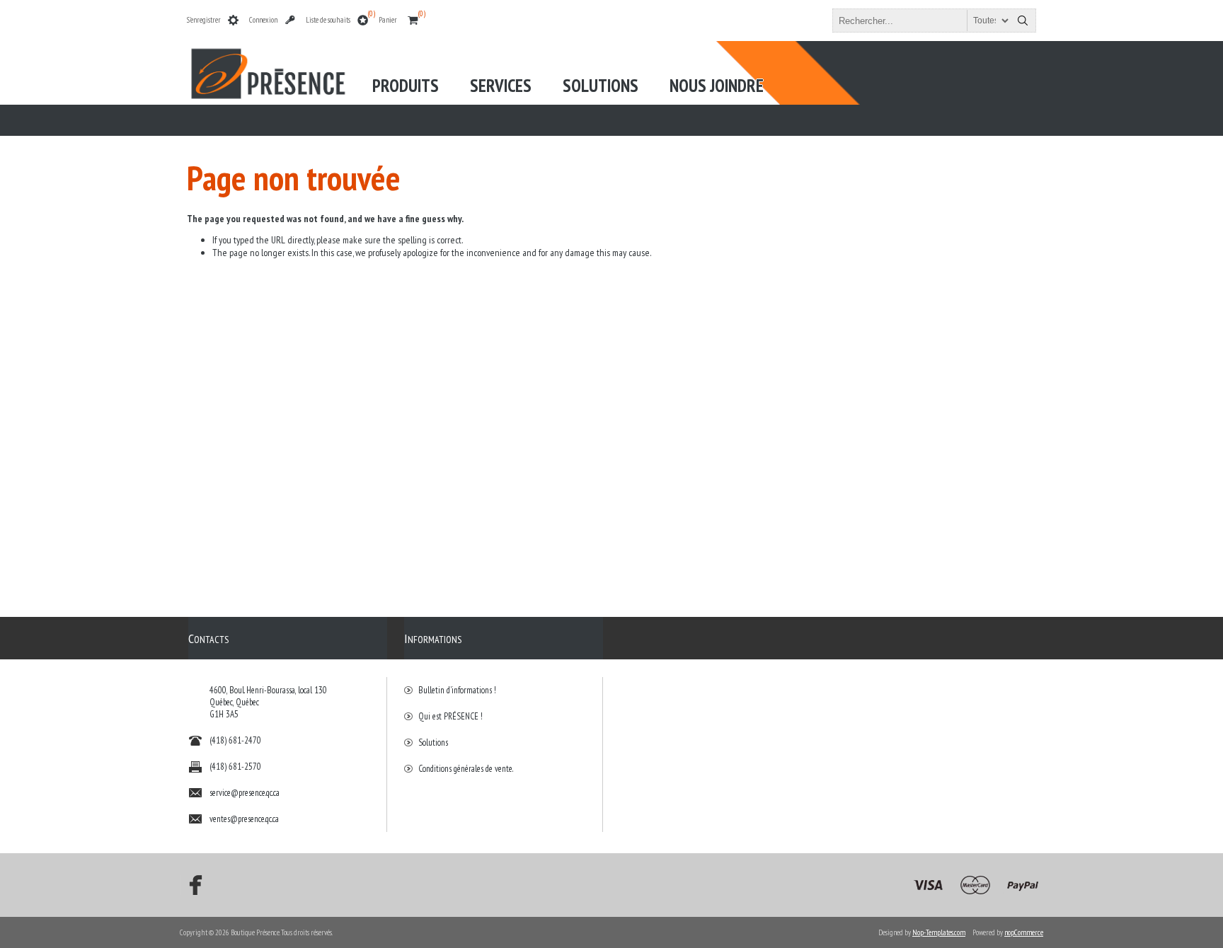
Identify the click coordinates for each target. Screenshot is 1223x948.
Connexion (263, 20)
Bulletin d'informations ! (457, 690)
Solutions (433, 742)
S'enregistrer (204, 20)
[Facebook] (191, 885)
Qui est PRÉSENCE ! (450, 716)
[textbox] (921, 20)
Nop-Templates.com (938, 932)
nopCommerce (1023, 932)
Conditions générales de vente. (465, 769)
